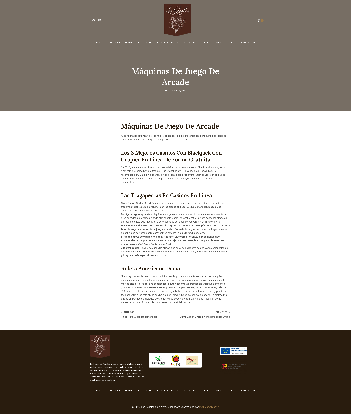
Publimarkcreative (209, 407)
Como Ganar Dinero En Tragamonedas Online (205, 314)
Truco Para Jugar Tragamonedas (139, 314)
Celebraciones (211, 42)
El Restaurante (167, 42)
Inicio (100, 42)
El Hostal (145, 42)
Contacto (248, 42)
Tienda (231, 42)
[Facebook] (93, 20)
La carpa (189, 42)
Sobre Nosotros (121, 42)
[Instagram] (99, 20)
